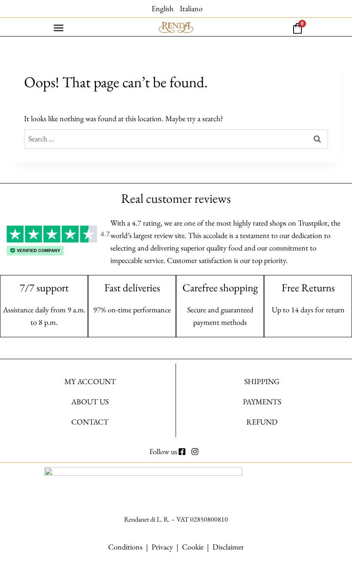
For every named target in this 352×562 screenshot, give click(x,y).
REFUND (262, 422)
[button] (59, 28)
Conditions (125, 547)
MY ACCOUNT (90, 381)
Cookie (192, 547)
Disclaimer (228, 547)
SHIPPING (261, 381)
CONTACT (90, 422)
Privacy (162, 547)
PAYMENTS (262, 401)
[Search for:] (176, 139)
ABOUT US (90, 401)
